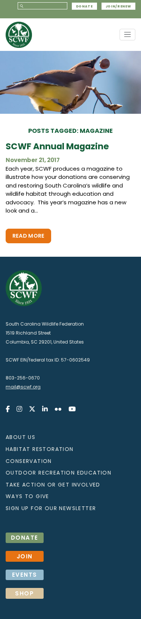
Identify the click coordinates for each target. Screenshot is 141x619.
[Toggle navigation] (128, 34)
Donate (84, 6)
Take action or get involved (53, 484)
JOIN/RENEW (118, 6)
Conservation (29, 461)
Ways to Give (27, 496)
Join (25, 556)
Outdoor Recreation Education (58, 472)
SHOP (24, 593)
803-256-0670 (23, 378)
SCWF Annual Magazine (57, 146)
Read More (28, 236)
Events (24, 575)
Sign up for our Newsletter (51, 508)
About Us (20, 437)
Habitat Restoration (40, 449)
